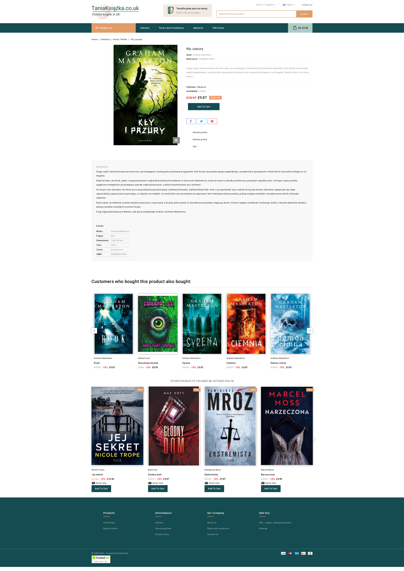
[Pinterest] (212, 121)
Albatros (201, 87)
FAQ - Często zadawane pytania (275, 522)
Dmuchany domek (148, 363)
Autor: (189, 55)
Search (304, 14)
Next (314, 439)
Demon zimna (278, 363)
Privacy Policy (162, 534)
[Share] (191, 121)
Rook (97, 363)
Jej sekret (97, 474)
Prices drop (109, 522)
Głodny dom (155, 474)
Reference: (192, 59)
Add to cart (203, 106)
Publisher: (191, 87)
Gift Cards (218, 28)
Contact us (307, 5)
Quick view (133, 302)
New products (110, 528)
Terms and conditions (171, 28)
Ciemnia (231, 363)
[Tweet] (201, 121)
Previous (90, 439)
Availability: (192, 91)
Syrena (186, 363)
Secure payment (163, 528)
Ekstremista (211, 474)
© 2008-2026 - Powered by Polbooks (110, 553)
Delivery (145, 28)
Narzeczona (268, 474)
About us (198, 28)
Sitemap (263, 528)
